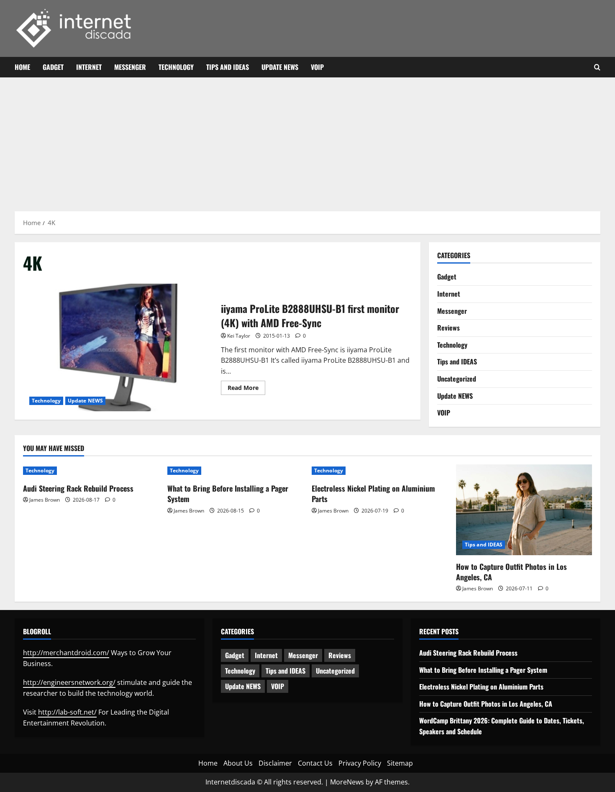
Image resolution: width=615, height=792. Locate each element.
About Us (238, 763)
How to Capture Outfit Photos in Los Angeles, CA (511, 571)
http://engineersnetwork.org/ (69, 682)
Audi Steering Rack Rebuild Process (78, 488)
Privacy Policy (359, 763)
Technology (176, 67)
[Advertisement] (307, 140)
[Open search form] (597, 67)
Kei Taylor (238, 335)
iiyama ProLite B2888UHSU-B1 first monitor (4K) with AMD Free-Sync (119, 347)
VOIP (317, 67)
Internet (89, 67)
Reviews (448, 328)
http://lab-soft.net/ (67, 712)
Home (22, 67)
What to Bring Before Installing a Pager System (227, 493)
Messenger (130, 67)
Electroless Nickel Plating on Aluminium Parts (373, 493)
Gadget (53, 67)
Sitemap (400, 763)
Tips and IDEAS (227, 67)
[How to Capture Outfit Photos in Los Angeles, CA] (524, 509)
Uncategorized (456, 379)
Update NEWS (279, 67)
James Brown (44, 499)
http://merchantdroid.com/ (66, 652)
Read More (246, 389)
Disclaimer (275, 763)
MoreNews (347, 782)
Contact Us (315, 763)
